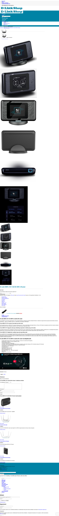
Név (1, 390)
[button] (4, 21)
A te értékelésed (3, 382)
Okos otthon (4, 16)
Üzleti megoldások (5, 25)
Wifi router (5, 27)
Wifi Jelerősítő (4, 304)
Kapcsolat (3, 1)
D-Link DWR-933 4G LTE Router (5, 457)
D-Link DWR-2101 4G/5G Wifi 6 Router (14, 27)
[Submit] (2, 479)
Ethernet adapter (4, 297)
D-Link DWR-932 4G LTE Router (5, 408)
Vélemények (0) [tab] (4, 316)
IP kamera (3, 299)
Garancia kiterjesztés (5, 298)
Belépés (7, 500)
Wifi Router (4, 11)
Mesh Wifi (3, 12)
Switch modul (4, 302)
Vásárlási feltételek (5, 2)
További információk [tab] (5, 315)
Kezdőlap (1, 27)
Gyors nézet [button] (2, 407)
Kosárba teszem (2, 294)
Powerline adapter (5, 18)
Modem (5, 487)
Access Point (4, 19)
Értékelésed (2, 389)
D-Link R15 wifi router (3, 424)
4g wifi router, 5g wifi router (21, 295)
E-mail (1, 392)
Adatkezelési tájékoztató (6, 3)
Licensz (3, 300)
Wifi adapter (4, 303)
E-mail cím (2, 506)
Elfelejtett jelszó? (2, 502)
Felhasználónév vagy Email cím (5, 497)
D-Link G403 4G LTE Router (4, 441)
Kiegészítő (3, 20)
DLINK (4, 374)
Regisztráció (2, 511)
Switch (3, 15)
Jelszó (1, 498)
